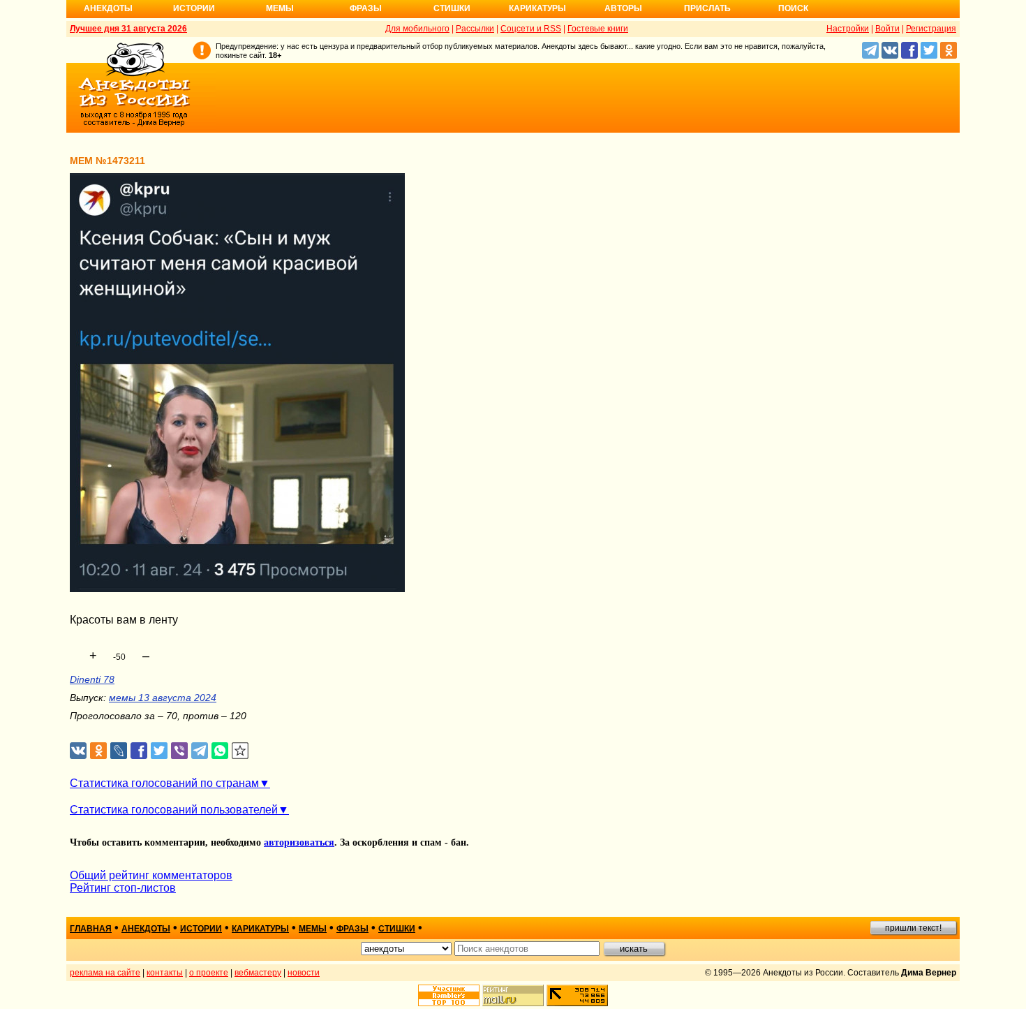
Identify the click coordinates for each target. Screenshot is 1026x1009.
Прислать (707, 8)
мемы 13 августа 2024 (162, 697)
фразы (352, 929)
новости (304, 973)
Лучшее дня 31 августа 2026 (128, 29)
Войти (887, 29)
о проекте (208, 973)
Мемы (280, 8)
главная (91, 929)
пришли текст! (913, 928)
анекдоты (145, 929)
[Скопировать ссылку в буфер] (240, 751)
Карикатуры (537, 8)
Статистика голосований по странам (164, 783)
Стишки (451, 8)
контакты (165, 973)
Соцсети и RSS (530, 29)
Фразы (366, 8)
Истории (194, 8)
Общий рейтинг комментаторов (151, 875)
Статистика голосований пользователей (174, 810)
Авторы (623, 8)
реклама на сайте (105, 973)
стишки (396, 929)
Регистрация (931, 29)
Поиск (793, 8)
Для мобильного (417, 29)
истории (201, 929)
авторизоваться (299, 842)
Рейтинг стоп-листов (123, 888)
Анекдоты (108, 8)
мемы (313, 929)
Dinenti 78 (92, 679)
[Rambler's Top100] (448, 995)
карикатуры (260, 929)
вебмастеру (258, 973)
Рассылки (475, 29)
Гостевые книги (597, 29)
